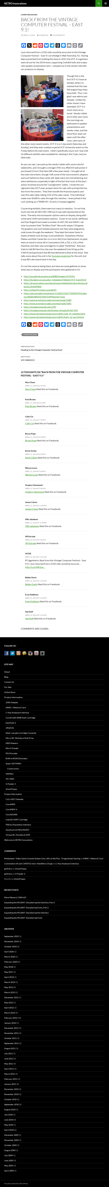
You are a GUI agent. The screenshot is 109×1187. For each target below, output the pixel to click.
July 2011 (8, 1053)
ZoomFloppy (11, 789)
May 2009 (8, 1165)
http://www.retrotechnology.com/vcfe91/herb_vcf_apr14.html (54, 317)
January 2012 (10, 1023)
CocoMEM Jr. (12, 809)
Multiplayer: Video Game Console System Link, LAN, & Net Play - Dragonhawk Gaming (42, 858)
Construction (13, 768)
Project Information (13, 794)
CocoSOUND (11, 814)
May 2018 (8, 967)
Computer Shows (29, 15)
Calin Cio (29, 416)
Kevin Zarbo (30, 451)
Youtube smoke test (61, 256)
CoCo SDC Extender (15, 799)
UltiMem (9, 774)
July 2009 (8, 1155)
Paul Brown (30, 399)
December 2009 (11, 1135)
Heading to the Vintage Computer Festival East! (41, 348)
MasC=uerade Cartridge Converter (21, 733)
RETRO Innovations (15, 3)
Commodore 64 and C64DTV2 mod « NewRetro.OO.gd (28, 863)
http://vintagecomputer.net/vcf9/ (40, 307)
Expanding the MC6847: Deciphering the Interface (26, 912)
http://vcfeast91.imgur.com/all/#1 (40, 290)
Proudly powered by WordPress (16, 1183)
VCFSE (28, 553)
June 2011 (8, 1058)
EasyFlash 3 (11, 723)
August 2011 (9, 1048)
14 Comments (59, 35)
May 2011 (8, 1063)
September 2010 (11, 1104)
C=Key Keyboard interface (17, 712)
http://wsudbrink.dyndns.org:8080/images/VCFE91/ (49, 276)
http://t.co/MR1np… (35, 567)
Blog (6, 677)
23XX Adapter (12, 702)
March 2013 (9, 992)
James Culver (31, 502)
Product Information (13, 697)
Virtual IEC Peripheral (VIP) (18, 835)
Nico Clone (30, 382)
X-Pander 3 (11, 784)
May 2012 (8, 1002)
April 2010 (9, 1130)
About (7, 672)
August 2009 (9, 1150)
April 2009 (9, 1170)
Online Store (9, 692)
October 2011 (10, 1038)
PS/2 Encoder (12, 753)
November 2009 (11, 1140)
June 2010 (8, 1120)
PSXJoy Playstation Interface (18, 824)
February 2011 (10, 1079)
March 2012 (9, 1013)
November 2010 (11, 1094)
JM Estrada (30, 536)
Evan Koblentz (31, 594)
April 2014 (9, 977)
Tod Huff (29, 611)
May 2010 (8, 1125)
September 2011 (11, 1043)
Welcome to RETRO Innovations (18, 840)
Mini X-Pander (12, 748)
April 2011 (9, 1069)
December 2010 (11, 1089)
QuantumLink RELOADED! (17, 830)
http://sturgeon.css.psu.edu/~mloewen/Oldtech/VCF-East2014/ (55, 279)
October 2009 (10, 1145)
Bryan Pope (30, 433)
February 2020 (10, 962)
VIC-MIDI (10, 779)
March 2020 (9, 956)
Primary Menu (105, 3)
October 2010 (10, 1099)
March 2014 (9, 982)
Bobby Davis (30, 577)
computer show (30, 335)
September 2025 (11, 936)
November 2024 (11, 941)
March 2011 (9, 1074)
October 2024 (10, 946)
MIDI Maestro (12, 743)
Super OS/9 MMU (13, 763)
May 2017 (8, 972)
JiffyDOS (10, 728)
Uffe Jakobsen (31, 519)
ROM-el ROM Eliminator (17, 758)
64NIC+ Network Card (16, 707)
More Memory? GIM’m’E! (15, 897)
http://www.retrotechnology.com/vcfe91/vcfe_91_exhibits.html (54, 313)
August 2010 (9, 1109)
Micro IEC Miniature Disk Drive (20, 738)
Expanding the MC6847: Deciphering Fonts (23, 918)
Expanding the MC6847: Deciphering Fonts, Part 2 (26, 907)
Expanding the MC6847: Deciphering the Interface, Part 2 (29, 902)
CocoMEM (10, 804)
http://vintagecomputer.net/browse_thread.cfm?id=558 (51, 310)
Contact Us (9, 682)
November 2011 (11, 1033)
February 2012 (10, 1018)
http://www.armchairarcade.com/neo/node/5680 (47, 300)
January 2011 (10, 1084)
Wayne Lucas (31, 468)
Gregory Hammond (34, 485)
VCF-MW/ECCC (28, 358)
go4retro (43, 35)
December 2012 (11, 997)
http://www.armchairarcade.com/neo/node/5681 (47, 303)
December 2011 (11, 1028)
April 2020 (9, 951)
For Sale (7, 687)
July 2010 (8, 1114)
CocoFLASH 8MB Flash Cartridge (20, 717)
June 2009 (8, 1160)
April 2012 (9, 1007)
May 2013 (8, 987)
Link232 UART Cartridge (16, 819)
